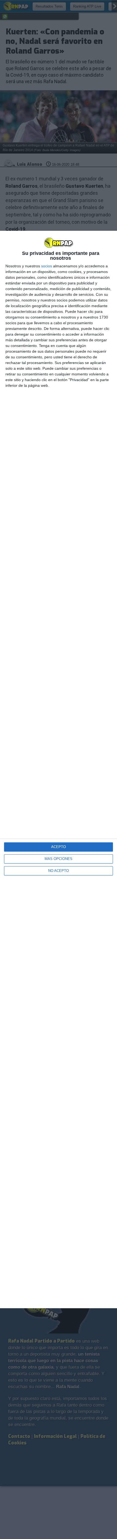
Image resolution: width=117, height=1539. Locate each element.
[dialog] (58, 769)
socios (46, 266)
